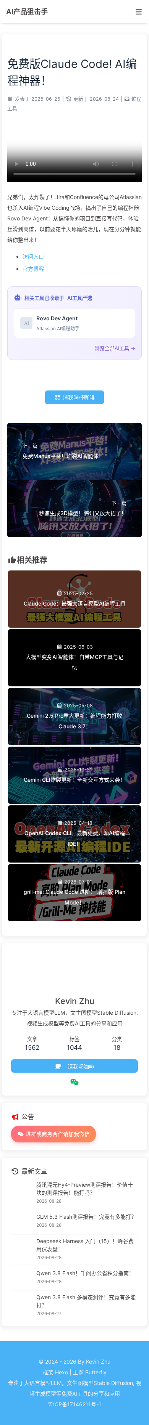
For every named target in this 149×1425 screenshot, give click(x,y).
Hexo (61, 1372)
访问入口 (33, 256)
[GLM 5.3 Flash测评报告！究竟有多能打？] (21, 1221)
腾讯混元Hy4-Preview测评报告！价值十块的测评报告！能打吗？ (84, 1188)
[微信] (74, 1082)
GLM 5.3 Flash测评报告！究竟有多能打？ (86, 1216)
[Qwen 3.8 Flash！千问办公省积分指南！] (21, 1277)
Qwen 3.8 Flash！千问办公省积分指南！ (85, 1273)
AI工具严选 (79, 298)
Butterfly (96, 1372)
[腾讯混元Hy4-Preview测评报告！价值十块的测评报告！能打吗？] (21, 1193)
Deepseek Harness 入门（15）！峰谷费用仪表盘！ (85, 1245)
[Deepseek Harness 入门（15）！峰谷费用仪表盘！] (21, 1249)
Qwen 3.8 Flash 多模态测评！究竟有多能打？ (86, 1301)
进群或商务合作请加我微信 (57, 1134)
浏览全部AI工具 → (115, 348)
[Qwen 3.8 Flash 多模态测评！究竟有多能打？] (21, 1305)
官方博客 (33, 268)
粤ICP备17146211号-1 (74, 1404)
